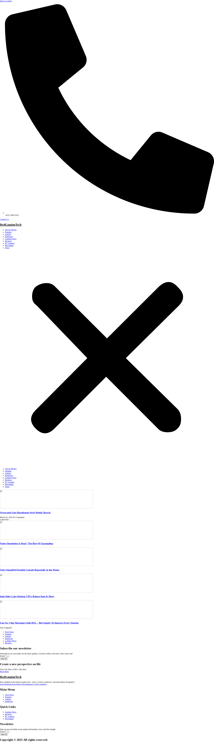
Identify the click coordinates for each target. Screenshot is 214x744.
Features (8, 232)
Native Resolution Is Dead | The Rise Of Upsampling (26, 543)
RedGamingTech (10, 224)
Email (2, 656)
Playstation (9, 245)
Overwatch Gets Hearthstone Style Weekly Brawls (25, 512)
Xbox (7, 248)
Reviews (8, 241)
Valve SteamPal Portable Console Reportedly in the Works (29, 570)
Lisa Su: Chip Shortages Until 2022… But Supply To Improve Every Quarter (39, 623)
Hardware (9, 237)
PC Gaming (9, 243)
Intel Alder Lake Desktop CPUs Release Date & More (27, 596)
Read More (4, 672)
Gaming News (10, 239)
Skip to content (6, 1)
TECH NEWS (10, 230)
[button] (107, 358)
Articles (8, 234)
